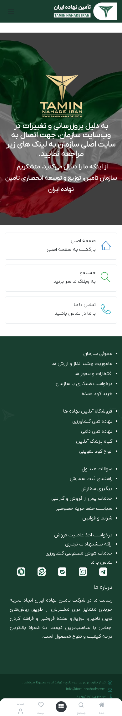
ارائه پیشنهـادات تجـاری (88, 544)
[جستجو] (81, 706)
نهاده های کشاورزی (92, 421)
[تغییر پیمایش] (11, 11)
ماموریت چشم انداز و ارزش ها (82, 364)
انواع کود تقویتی (95, 451)
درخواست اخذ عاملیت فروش (83, 535)
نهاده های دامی (96, 431)
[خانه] (101, 706)
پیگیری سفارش (96, 489)
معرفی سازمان (97, 353)
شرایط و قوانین (97, 518)
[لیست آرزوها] (40, 705)
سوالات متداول (97, 469)
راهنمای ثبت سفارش (91, 479)
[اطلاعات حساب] (20, 712)
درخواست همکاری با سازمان (84, 384)
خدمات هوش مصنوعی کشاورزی (78, 553)
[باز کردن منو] (61, 706)
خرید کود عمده (97, 394)
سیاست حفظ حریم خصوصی (83, 508)
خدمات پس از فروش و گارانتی (81, 498)
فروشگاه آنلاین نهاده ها (87, 411)
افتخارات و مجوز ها (93, 374)
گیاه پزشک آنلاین (94, 441)
